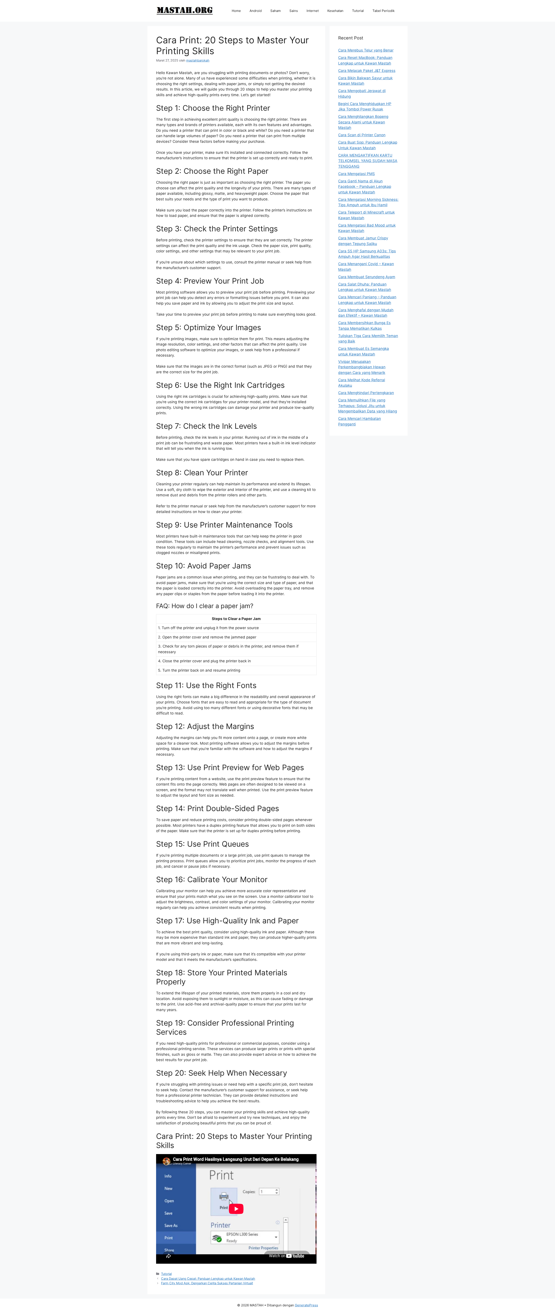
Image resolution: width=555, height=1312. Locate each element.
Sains (293, 11)
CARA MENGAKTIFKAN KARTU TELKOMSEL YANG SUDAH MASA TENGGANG (367, 161)
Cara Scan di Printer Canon (361, 135)
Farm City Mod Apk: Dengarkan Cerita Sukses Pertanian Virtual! (207, 1283)
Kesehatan (335, 11)
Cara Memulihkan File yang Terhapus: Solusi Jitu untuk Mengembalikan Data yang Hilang (367, 405)
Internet (313, 11)
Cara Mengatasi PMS (356, 174)
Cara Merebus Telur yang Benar (365, 50)
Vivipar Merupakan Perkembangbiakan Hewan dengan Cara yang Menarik (361, 367)
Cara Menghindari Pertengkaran (366, 393)
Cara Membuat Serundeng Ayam (366, 277)
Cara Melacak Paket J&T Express (366, 70)
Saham (275, 11)
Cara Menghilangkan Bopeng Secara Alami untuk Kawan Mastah (363, 122)
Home (236, 11)
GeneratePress (306, 1305)
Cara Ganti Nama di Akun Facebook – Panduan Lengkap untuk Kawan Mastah (364, 186)
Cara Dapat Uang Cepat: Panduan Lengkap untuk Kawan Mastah (208, 1278)
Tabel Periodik (383, 11)
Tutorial (358, 11)
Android (256, 11)
